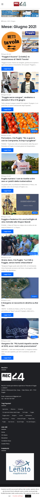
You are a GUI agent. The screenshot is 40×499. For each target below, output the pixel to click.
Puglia (4, 421)
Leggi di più (7, 69)
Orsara (13, 418)
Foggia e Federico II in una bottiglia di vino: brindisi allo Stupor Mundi (19, 220)
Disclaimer (4, 438)
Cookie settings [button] (18, 496)
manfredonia (28, 415)
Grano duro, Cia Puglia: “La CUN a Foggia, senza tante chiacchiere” (17, 261)
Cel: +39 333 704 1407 (8, 398)
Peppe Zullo (31, 418)
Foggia (32, 412)
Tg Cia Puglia (20, 421)
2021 (8, 21)
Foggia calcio (5, 415)
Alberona (13, 409)
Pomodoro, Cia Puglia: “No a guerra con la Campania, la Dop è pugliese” (18, 139)
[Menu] (2, 5)
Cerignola (20, 409)
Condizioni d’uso (6, 441)
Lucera (21, 415)
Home (4, 21)
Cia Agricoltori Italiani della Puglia (11, 412)
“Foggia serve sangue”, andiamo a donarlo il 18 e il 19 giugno (18, 98)
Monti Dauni (5, 418)
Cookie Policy (5, 443)
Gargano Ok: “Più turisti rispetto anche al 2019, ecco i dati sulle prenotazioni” (19, 344)
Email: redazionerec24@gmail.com (11, 396)
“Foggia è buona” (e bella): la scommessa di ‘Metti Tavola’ (15, 58)
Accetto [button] (28, 496)
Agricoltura (5, 409)
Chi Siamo (4, 435)
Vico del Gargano (30, 421)
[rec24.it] (20, 4)
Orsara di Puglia (21, 418)
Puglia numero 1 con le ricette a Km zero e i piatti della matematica (18, 180)
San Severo (11, 421)
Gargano (14, 415)
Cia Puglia (25, 412)
